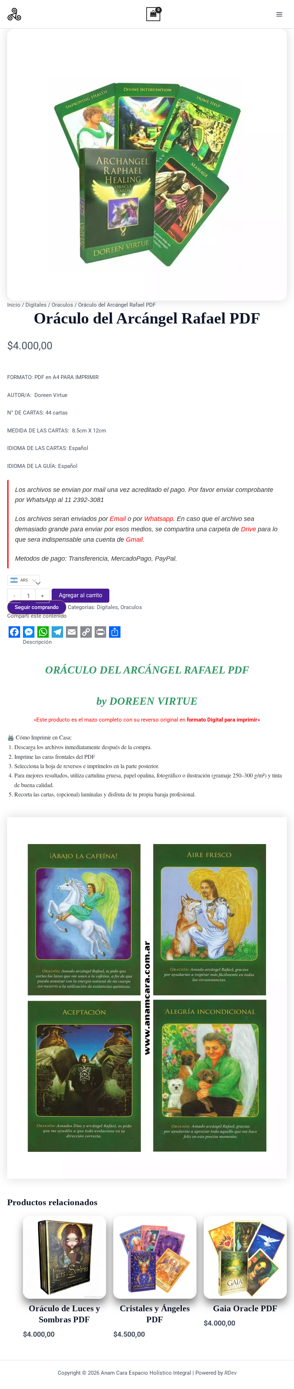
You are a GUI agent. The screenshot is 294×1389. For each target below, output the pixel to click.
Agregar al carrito (80, 595)
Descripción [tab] (37, 642)
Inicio (13, 305)
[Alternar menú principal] (279, 14)
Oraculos (62, 305)
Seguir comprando (37, 607)
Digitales (36, 305)
